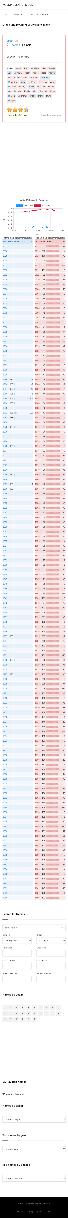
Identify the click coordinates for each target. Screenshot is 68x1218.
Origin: (39, 935)
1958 (5, 527)
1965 (5, 494)
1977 (5, 436)
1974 (5, 451)
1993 (5, 360)
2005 (5, 303)
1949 (5, 570)
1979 (5, 427)
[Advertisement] (34, 159)
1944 (5, 593)
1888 (5, 860)
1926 (5, 679)
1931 (5, 655)
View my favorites (15, 1094)
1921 (5, 703)
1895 (5, 826)
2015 (5, 256)
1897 (5, 817)
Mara (19, 73)
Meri (10, 91)
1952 (5, 555)
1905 (5, 779)
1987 (5, 389)
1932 (5, 650)
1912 (5, 746)
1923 (5, 693)
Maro (23, 82)
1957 (5, 532)
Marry (33, 82)
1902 (5, 793)
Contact (49, 1211)
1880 (5, 898)
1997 (5, 341)
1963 (5, 503)
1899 (5, 807)
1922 (5, 698)
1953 (5, 551)
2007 (5, 294)
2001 (5, 322)
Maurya (22, 87)
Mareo (52, 73)
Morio (40, 96)
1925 (5, 684)
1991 (5, 370)
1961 (5, 513)
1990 (5, 375)
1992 (5, 365)
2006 (5, 299)
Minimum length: (9, 973)
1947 (5, 579)
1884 (5, 879)
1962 (5, 508)
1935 (5, 636)
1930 (5, 660)
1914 (5, 736)
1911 (5, 750)
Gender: (6, 935)
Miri (34, 91)
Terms (39, 1211)
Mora (13, 96)
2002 (5, 318)
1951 (5, 560)
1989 (5, 379)
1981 (5, 417)
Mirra (52, 91)
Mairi (44, 68)
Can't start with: (9, 960)
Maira (36, 68)
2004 (5, 308)
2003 (5, 313)
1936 (5, 631)
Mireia (27, 91)
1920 (5, 707)
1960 (5, 517)
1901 (5, 798)
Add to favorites (52, 115)
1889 (5, 855)
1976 (5, 441)
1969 (5, 474)
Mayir (31, 87)
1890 (5, 850)
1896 (5, 822)
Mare (35, 73)
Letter (30, 14)
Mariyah (14, 82)
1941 (5, 608)
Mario (46, 77)
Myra (13, 100)
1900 (5, 803)
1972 (5, 460)
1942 (5, 603)
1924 (5, 688)
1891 (5, 845)
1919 (5, 712)
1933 (5, 646)
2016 (5, 251)
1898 (5, 812)
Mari (13, 77)
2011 (5, 275)
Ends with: (41, 948)
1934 (5, 641)
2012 (5, 270)
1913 (5, 741)
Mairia (52, 68)
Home (5, 14)
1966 (5, 489)
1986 (5, 394)
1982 (5, 413)
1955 (5, 541)
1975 (5, 446)
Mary (44, 82)
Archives (19, 1211)
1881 (5, 893)
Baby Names (18, 14)
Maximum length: (44, 973)
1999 (5, 332)
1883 (5, 883)
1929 (5, 665)
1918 (5, 717)
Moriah (24, 96)
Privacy (30, 1211)
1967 (5, 484)
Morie (32, 96)
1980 (5, 422)
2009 (5, 284)
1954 (5, 546)
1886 (5, 869)
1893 (5, 836)
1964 (5, 498)
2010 (5, 280)
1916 (5, 726)
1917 (5, 722)
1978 (5, 432)
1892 (5, 841)
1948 (5, 574)
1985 (5, 398)
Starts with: (7, 948)
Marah (27, 73)
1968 (5, 479)
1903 (5, 788)
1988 (5, 384)
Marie (35, 77)
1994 (5, 356)
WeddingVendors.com (18, 4)
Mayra (42, 87)
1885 (5, 874)
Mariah (24, 77)
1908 (5, 765)
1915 (5, 731)
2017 (5, 246)
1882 (5, 888)
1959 (5, 522)
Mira (19, 91)
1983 (5, 408)
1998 (5, 337)
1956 (5, 536)
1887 (5, 864)
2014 (5, 261)
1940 (5, 612)
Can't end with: (43, 960)
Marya (52, 82)
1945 (5, 589)
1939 (5, 617)
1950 (5, 565)
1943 (5, 598)
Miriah (45, 91)
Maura (14, 87)
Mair (26, 68)
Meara (51, 87)
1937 (5, 627)
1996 (5, 346)
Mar (9, 73)
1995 (5, 351)
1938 (5, 622)
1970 (5, 470)
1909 (5, 760)
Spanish (15, 45)
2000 (5, 327)
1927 (5, 674)
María (10, 41)
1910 (5, 755)
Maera (18, 68)
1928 (5, 669)
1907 (5, 769)
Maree (43, 73)
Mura (48, 96)
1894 (5, 831)
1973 (5, 455)
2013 (5, 265)
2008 (5, 289)
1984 (5, 403)
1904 (5, 784)
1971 (5, 465)
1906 (5, 774)
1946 (5, 584)
